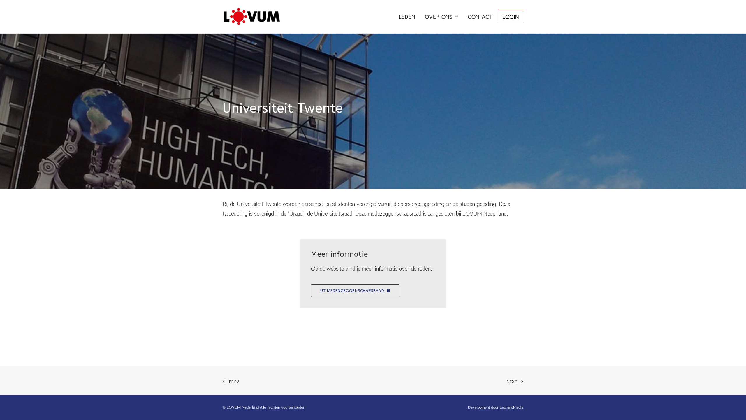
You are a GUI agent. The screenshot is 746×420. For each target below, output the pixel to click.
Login (510, 17)
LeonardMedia (511, 407)
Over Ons (439, 17)
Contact (480, 17)
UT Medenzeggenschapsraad (352, 290)
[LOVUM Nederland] (252, 16)
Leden (407, 17)
